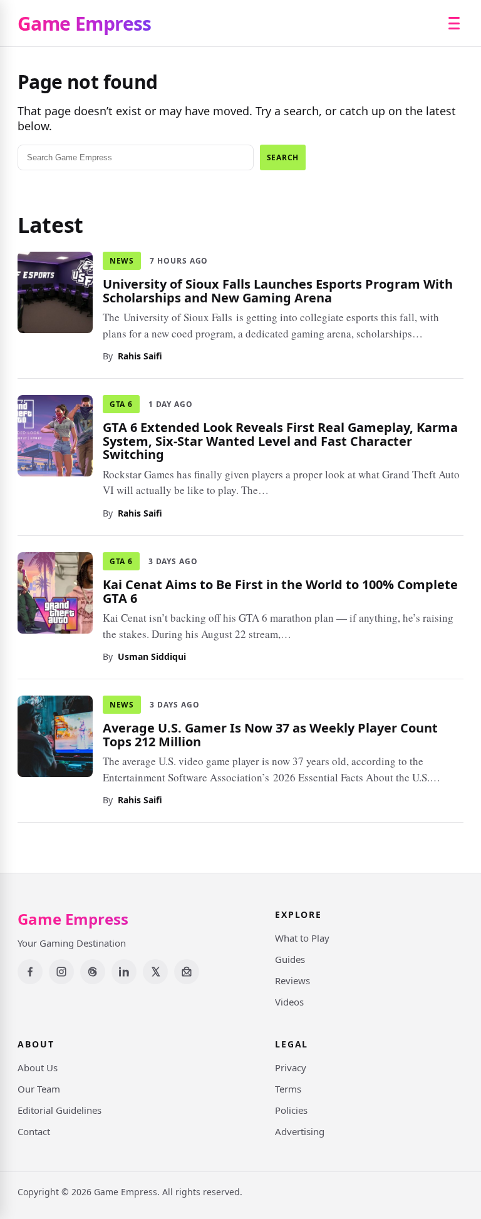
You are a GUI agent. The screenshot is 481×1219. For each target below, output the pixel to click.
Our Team (39, 1089)
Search (283, 157)
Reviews (292, 980)
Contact (34, 1131)
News (122, 260)
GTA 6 (121, 404)
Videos (289, 1001)
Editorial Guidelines (59, 1110)
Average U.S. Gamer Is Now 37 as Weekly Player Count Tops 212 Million (270, 734)
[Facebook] (30, 971)
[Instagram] (61, 971)
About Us (38, 1067)
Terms (288, 1089)
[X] (155, 971)
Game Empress (85, 23)
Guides (290, 959)
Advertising (299, 1131)
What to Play (302, 938)
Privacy (290, 1067)
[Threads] (92, 971)
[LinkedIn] (124, 971)
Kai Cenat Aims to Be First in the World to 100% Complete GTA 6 (280, 590)
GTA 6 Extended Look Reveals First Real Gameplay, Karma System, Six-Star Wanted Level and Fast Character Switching (280, 441)
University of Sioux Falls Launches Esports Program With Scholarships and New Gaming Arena (278, 290)
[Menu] (454, 23)
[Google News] (186, 971)
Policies (291, 1110)
